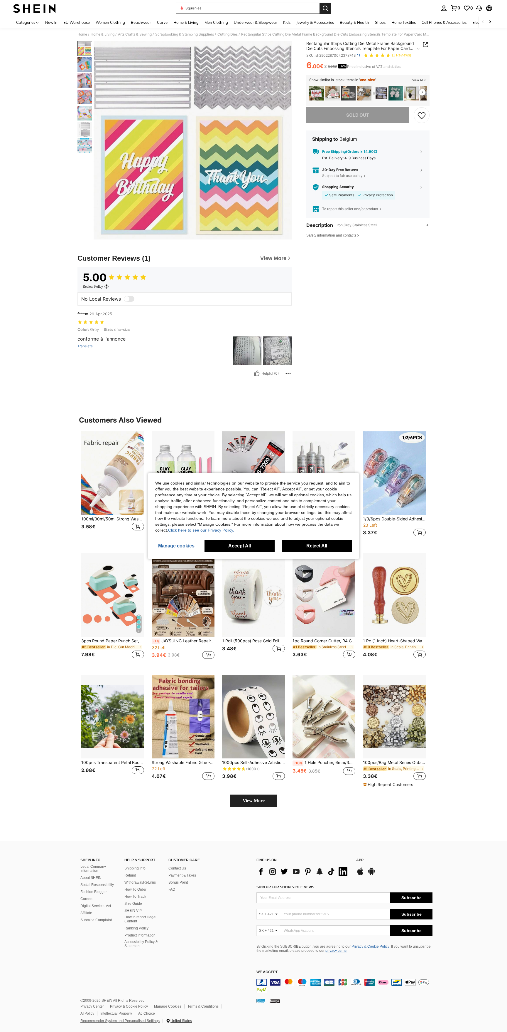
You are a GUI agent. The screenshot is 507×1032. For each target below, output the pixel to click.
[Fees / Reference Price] (325, 67)
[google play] (371, 874)
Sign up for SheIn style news (285, 887)
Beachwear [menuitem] (141, 22)
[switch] (129, 299)
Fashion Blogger (93, 892)
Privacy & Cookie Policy (370, 946)
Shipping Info (135, 868)
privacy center (336, 951)
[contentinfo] (344, 986)
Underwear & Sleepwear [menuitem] (255, 22)
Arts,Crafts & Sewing (135, 34)
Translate (85, 346)
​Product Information (140, 935)
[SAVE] (422, 115)
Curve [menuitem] (162, 22)
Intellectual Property (116, 1013)
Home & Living (102, 34)
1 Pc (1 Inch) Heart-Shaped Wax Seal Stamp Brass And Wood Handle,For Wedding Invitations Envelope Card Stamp (394, 641)
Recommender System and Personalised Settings (120, 1021)
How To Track (135, 896)
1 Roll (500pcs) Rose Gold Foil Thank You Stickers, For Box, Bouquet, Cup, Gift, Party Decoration (253, 641)
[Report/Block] (288, 373)
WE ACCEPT (267, 972)
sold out (357, 115)
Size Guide (133, 904)
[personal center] (443, 8)
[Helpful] (256, 373)
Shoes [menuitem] (380, 22)
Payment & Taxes (182, 875)
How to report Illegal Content (140, 919)
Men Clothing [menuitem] (216, 22)
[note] (389, 785)
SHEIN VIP (133, 911)
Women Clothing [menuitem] (110, 22)
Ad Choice (146, 1013)
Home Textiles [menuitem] (403, 22)
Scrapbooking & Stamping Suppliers (184, 34)
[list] (303, 871)
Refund (130, 875)
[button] (479, 8)
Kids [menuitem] (286, 22)
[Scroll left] (483, 22)
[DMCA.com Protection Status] (275, 1001)
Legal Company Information (93, 869)
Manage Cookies (167, 1006)
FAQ (171, 889)
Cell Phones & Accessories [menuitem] (444, 22)
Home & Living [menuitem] (186, 22)
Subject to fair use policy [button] (342, 175)
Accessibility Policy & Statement (141, 944)
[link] (455, 7)
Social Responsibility (97, 885)
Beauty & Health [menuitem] (354, 22)
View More (254, 800)
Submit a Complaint (96, 920)
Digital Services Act (95, 906)
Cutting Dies (227, 34)
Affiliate (86, 913)
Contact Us (177, 868)
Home (82, 34)
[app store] (360, 874)
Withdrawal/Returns (140, 882)
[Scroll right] (490, 22)
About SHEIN (91, 878)
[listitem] (316, 93)
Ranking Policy (136, 928)
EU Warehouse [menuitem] (76, 22)
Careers (86, 899)
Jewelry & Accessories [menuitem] (315, 22)
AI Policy (87, 1013)
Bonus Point (178, 882)
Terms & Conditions (203, 1006)
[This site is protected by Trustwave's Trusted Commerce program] (260, 1001)
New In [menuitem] (51, 22)
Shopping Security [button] (338, 187)
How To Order (135, 889)
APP (360, 860)
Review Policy (93, 286)
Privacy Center (92, 1006)
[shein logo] (34, 8)
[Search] (325, 8)
